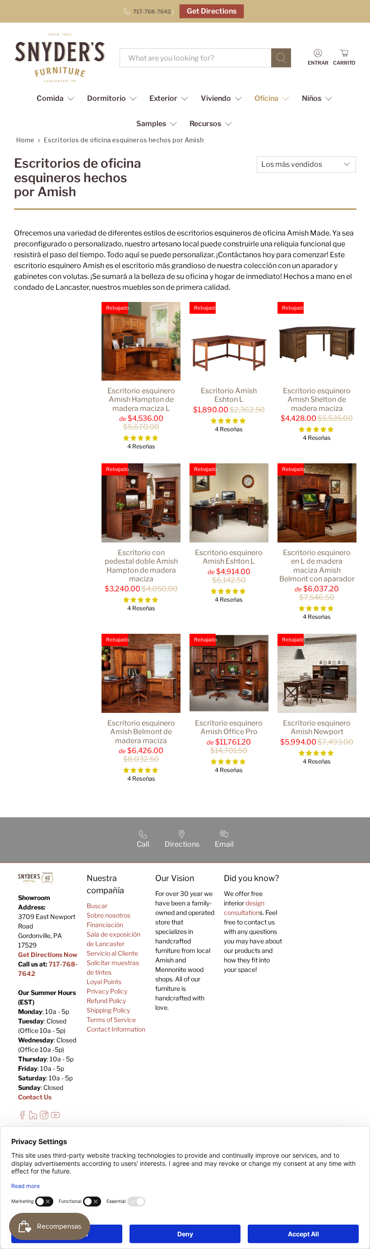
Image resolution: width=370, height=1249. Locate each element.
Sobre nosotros (108, 915)
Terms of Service (111, 1019)
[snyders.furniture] (60, 57)
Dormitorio (106, 98)
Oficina (266, 98)
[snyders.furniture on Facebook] (22, 1117)
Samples (151, 123)
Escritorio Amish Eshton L (229, 395)
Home (25, 140)
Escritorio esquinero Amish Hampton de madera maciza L (141, 399)
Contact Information (116, 1029)
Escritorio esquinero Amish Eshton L (229, 557)
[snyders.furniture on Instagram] (44, 1117)
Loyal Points (104, 981)
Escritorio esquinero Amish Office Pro (229, 727)
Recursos (205, 123)
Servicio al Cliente (112, 953)
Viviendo (216, 98)
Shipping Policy (108, 1010)
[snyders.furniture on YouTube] (55, 1117)
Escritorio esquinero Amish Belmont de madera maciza (141, 732)
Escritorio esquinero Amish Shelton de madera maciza (317, 399)
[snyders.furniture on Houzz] (33, 1117)
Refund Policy (106, 1000)
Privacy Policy (107, 991)
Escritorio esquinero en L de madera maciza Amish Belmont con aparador (317, 565)
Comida (50, 98)
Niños (311, 98)
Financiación (105, 925)
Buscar (97, 906)
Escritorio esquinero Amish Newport (317, 727)
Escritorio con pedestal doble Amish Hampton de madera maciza (141, 565)
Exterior (163, 98)
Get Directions (211, 11)
